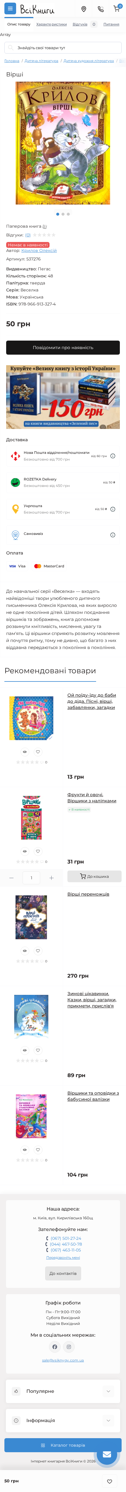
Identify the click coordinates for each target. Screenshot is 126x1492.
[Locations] (83, 8)
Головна (11, 61)
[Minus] (11, 878)
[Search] (10, 48)
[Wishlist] (38, 752)
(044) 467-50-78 (66, 1244)
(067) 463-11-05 (66, 1250)
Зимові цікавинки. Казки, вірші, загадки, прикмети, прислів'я (91, 1000)
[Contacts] (100, 8)
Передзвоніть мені (63, 1257)
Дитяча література (41, 61)
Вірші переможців (88, 894)
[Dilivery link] (112, 456)
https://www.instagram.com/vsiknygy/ (69, 1347)
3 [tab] (68, 214)
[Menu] (10, 8)
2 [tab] (63, 214)
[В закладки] (109, 1481)
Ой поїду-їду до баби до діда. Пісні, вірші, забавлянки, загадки (91, 701)
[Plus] (51, 878)
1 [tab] (57, 214)
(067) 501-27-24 (66, 1238)
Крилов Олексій (39, 250)
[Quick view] (25, 752)
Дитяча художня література (89, 61)
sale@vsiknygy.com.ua (63, 1360)
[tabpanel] (63, 143)
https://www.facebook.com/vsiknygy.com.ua (55, 1347)
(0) (28, 235)
